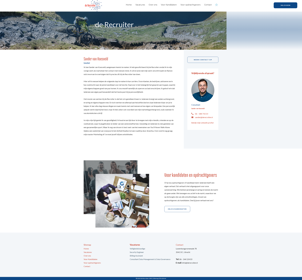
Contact (208, 5)
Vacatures (140, 5)
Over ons (153, 5)
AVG (151, 278)
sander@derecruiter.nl (204, 117)
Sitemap (155, 278)
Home (129, 5)
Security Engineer (137, 252)
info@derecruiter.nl (190, 263)
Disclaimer (162, 278)
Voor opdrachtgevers (190, 5)
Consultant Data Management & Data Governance (150, 259)
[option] (151, 29)
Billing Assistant (136, 256)
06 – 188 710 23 (201, 114)
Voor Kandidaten (169, 5)
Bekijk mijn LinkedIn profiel (202, 123)
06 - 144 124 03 (185, 259)
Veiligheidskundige (137, 248)
